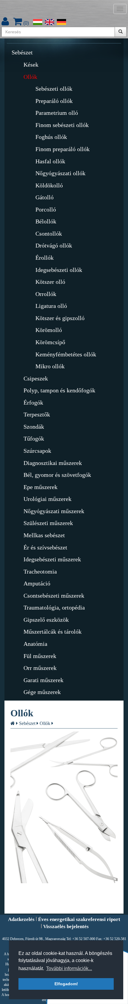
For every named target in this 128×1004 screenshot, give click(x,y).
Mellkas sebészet (44, 535)
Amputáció (37, 583)
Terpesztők (37, 414)
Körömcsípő (50, 342)
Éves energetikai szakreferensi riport (79, 919)
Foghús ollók (51, 137)
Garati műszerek (43, 680)
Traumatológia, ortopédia (54, 607)
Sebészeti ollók (53, 88)
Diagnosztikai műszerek (53, 463)
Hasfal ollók (50, 161)
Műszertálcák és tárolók (53, 631)
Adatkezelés (21, 919)
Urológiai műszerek (47, 499)
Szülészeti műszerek (48, 523)
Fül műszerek (40, 656)
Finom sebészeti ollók (62, 125)
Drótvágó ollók (53, 245)
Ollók (30, 76)
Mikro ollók (50, 366)
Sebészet (22, 52)
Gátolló (44, 197)
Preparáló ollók (54, 101)
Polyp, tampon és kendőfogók (59, 390)
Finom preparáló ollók (62, 149)
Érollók (44, 257)
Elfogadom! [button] (66, 983)
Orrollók (45, 294)
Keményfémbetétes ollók (65, 354)
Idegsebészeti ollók (58, 270)
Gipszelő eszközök (46, 619)
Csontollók (48, 233)
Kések (31, 64)
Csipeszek (36, 378)
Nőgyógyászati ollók (60, 173)
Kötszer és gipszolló (60, 318)
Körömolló (48, 330)
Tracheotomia (40, 571)
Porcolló (45, 209)
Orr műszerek (40, 668)
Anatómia (35, 643)
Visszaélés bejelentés (66, 926)
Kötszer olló (50, 281)
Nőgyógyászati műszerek (54, 511)
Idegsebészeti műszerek (52, 559)
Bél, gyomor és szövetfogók (57, 475)
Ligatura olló (51, 306)
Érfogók (33, 402)
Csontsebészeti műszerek (54, 595)
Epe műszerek (40, 487)
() (25, 23)
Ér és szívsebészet (45, 547)
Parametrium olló (56, 112)
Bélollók (45, 221)
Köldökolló (49, 185)
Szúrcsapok (37, 450)
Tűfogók (34, 438)
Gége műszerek (42, 692)
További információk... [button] (69, 968)
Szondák (34, 426)
